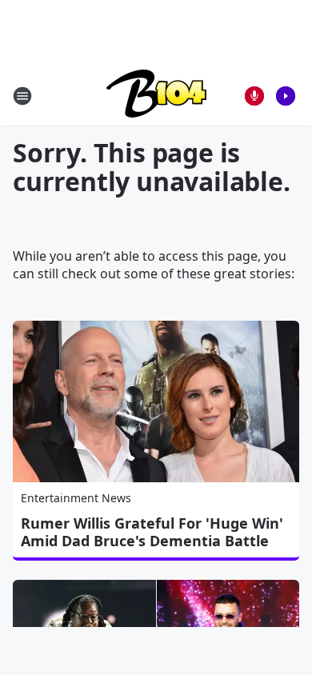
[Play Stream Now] (285, 96)
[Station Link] (156, 96)
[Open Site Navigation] (22, 96)
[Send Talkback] (254, 96)
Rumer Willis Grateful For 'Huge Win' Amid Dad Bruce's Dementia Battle (152, 531)
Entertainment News (76, 497)
